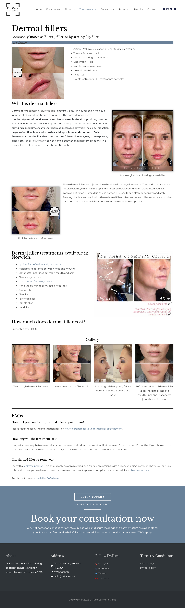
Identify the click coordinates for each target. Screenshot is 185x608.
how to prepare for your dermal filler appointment (93, 428)
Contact (152, 9)
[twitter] (171, 9)
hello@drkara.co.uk (64, 576)
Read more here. (140, 470)
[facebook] (164, 9)
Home (38, 9)
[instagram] (167, 9)
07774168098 (61, 572)
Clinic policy (147, 563)
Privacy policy (148, 567)
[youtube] (175, 9)
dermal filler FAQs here (46, 478)
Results (138, 9)
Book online (53, 9)
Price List (124, 9)
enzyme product (34, 466)
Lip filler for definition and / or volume (40, 264)
